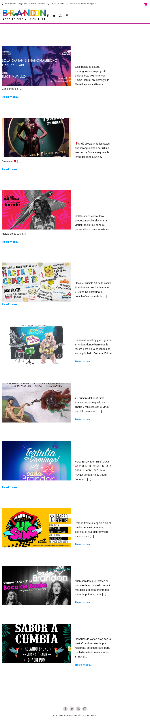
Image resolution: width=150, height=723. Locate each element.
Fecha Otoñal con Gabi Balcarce (91, 55)
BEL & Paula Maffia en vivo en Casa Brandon (92, 202)
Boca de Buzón (88, 331)
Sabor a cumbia (89, 630)
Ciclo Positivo (88, 389)
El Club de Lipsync (92, 514)
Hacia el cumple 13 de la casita (92, 271)
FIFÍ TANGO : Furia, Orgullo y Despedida (91, 129)
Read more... (10, 97)
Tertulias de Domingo (86, 450)
